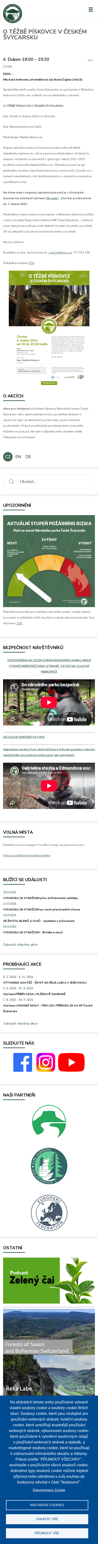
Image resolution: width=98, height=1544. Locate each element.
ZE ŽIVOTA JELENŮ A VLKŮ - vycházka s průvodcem (38, 921)
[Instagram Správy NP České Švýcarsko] (45, 1071)
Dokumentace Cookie (49, 1490)
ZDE (31, 263)
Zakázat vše (47, 1519)
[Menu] (91, 9)
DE (28, 457)
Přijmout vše (47, 1533)
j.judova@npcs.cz (60, 252)
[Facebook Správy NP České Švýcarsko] (22, 1071)
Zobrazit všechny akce (20, 944)
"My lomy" (52, 198)
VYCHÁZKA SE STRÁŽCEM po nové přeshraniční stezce (41, 909)
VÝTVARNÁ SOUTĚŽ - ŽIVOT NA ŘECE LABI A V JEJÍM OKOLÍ (44, 983)
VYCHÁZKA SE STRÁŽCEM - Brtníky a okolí (33, 932)
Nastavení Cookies (47, 1505)
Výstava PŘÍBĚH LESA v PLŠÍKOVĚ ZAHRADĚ (34, 994)
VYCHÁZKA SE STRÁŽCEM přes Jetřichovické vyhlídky (40, 898)
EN (18, 457)
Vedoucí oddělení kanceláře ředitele (26, 855)
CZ (8, 457)
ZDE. (19, 623)
